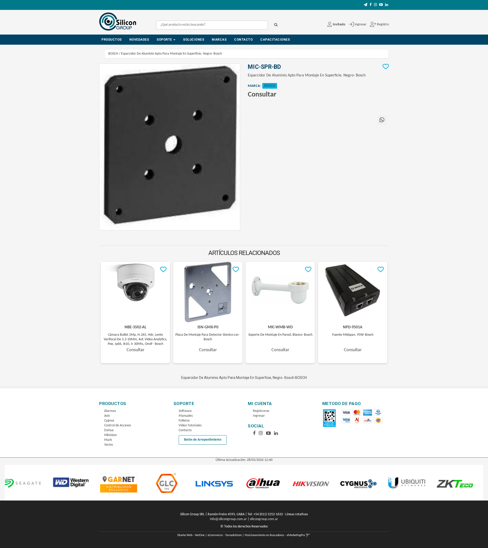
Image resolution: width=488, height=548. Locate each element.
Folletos (184, 421)
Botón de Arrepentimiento (202, 439)
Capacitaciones (275, 39)
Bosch (269, 85)
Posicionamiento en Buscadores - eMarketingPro (275, 535)
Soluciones (193, 39)
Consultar (262, 94)
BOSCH (113, 54)
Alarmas (110, 411)
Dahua (109, 430)
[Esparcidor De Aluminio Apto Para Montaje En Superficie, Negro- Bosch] (169, 147)
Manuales (186, 416)
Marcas (219, 39)
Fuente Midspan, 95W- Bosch (352, 335)
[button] (365, 5)
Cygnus (109, 421)
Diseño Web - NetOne (191, 535)
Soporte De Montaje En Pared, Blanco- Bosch (280, 335)
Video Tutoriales (190, 425)
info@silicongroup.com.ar (228, 519)
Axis (107, 416)
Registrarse (261, 411)
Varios (108, 445)
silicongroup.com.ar (264, 519)
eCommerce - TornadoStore (225, 535)
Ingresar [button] (361, 24)
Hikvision (110, 435)
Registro (382, 24)
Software (185, 411)
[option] (34, 483)
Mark (108, 440)
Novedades (139, 39)
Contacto (243, 39)
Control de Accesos (117, 425)
